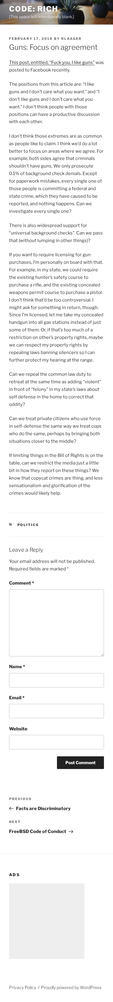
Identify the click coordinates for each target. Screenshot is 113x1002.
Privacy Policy (22, 987)
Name (17, 666)
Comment (21, 583)
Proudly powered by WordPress (71, 987)
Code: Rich (33, 9)
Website (18, 729)
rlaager (71, 39)
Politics (28, 525)
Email (16, 697)
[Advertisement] (46, 921)
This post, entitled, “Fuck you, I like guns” (52, 62)
